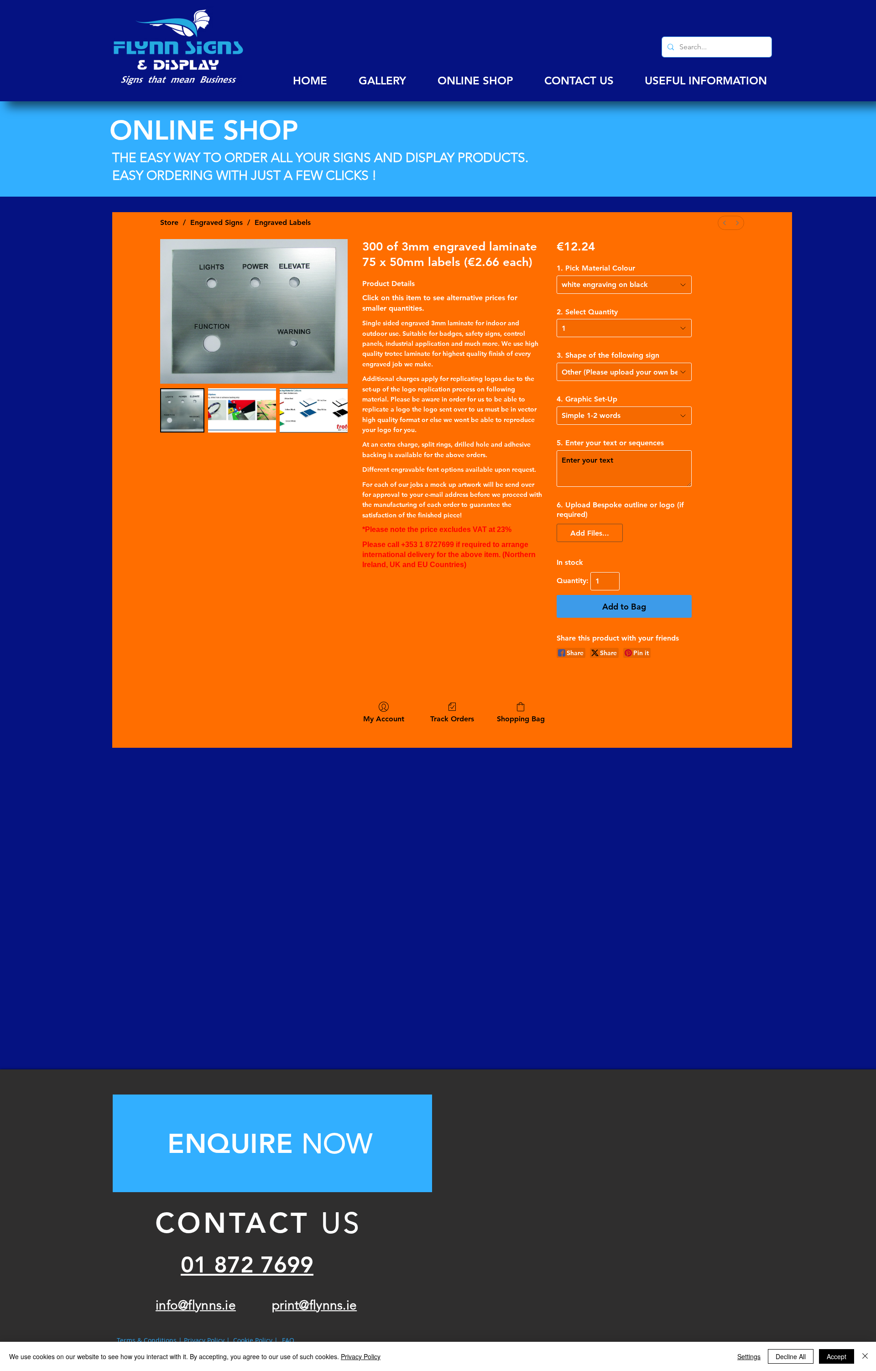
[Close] (865, 1356)
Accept (836, 1356)
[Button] (272, 1143)
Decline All (791, 1356)
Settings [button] (749, 1356)
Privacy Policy (361, 1356)
